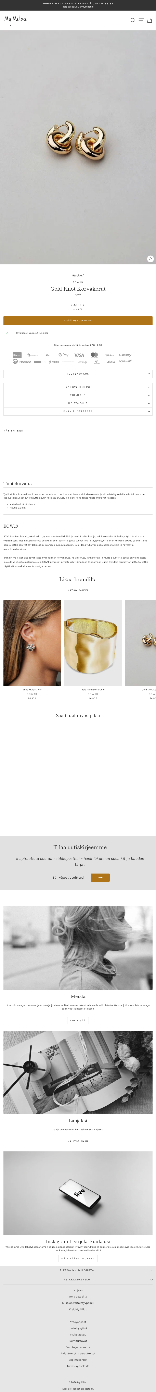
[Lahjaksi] (78, 1073)
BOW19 (78, 282)
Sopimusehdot (78, 1360)
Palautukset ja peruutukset (78, 1353)
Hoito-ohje (78, 403)
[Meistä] (78, 948)
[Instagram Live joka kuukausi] (78, 1193)
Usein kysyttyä (78, 1328)
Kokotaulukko (78, 387)
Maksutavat (78, 1334)
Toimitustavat (78, 1341)
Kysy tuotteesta (78, 411)
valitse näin (78, 1141)
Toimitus (78, 395)
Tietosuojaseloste (78, 1366)
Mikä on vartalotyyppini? (78, 1303)
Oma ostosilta (78, 1296)
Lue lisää (78, 1020)
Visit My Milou (78, 1309)
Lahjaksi (78, 1290)
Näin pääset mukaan (77, 1258)
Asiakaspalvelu (77, 1279)
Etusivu (77, 275)
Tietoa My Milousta (77, 1270)
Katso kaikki (78, 590)
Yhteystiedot (78, 1322)
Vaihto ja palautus (78, 1347)
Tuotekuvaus (78, 373)
